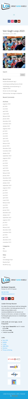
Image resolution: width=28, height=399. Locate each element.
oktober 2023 (6, 183)
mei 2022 (5, 205)
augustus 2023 (6, 188)
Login (4, 257)
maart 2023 (6, 200)
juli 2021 (5, 222)
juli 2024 (5, 160)
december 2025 (7, 121)
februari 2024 (6, 173)
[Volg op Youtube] (19, 21)
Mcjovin (7, 33)
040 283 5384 (5, 292)
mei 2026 (5, 109)
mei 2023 (5, 195)
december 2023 (7, 178)
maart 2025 (6, 141)
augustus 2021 (6, 220)
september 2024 (7, 156)
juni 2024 (5, 163)
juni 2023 (5, 193)
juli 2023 (5, 190)
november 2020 (7, 232)
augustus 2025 (6, 128)
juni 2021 (5, 225)
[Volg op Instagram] (12, 21)
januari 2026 (6, 118)
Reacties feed (6, 262)
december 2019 (7, 239)
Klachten (5, 348)
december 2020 (7, 230)
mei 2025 (5, 136)
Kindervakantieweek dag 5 (9, 81)
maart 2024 (6, 170)
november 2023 (7, 180)
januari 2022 (6, 210)
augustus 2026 (6, 104)
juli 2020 (5, 235)
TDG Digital (14, 396)
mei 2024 (5, 165)
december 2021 (7, 212)
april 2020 (5, 237)
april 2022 (5, 207)
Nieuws (5, 251)
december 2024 (7, 148)
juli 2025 (5, 131)
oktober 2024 (6, 153)
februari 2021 (6, 227)
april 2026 (5, 111)
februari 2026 (6, 116)
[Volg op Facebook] (9, 21)
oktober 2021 (6, 215)
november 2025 (7, 123)
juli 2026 (5, 106)
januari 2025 (6, 146)
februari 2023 (6, 202)
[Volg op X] (15, 21)
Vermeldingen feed (8, 259)
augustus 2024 (6, 158)
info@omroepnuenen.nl (7, 294)
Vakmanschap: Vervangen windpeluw (12, 93)
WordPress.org (6, 264)
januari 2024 (6, 175)
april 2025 (5, 138)
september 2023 (7, 185)
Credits (4, 344)
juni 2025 (5, 133)
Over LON (5, 340)
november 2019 (7, 242)
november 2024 (7, 151)
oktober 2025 (6, 126)
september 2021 (7, 217)
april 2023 (5, 197)
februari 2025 (6, 143)
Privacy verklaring (7, 350)
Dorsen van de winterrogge (10, 91)
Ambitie (5, 342)
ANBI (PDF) (5, 346)
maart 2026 (6, 114)
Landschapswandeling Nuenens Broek (12, 84)
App (4, 248)
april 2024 (5, 168)
